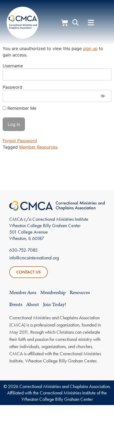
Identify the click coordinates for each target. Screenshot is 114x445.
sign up (90, 48)
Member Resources (38, 147)
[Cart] (64, 23)
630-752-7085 (23, 250)
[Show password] (102, 96)
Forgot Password (20, 140)
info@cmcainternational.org (34, 258)
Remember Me (21, 108)
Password (12, 86)
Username (13, 65)
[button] (91, 22)
